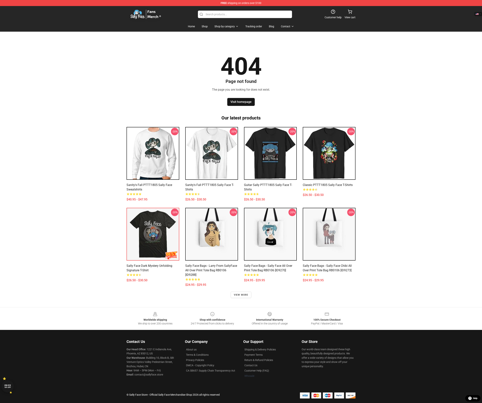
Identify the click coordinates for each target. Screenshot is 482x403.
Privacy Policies (195, 360)
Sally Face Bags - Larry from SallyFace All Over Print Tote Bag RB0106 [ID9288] (211, 270)
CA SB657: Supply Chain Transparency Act (210, 370)
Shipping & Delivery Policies (260, 349)
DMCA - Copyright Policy (200, 365)
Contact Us (250, 365)
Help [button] (475, 398)
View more (241, 295)
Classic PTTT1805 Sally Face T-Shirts (328, 185)
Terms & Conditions (197, 354)
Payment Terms (253, 354)
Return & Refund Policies (258, 360)
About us (191, 349)
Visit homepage (241, 102)
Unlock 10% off (7, 386)
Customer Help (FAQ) (256, 370)
